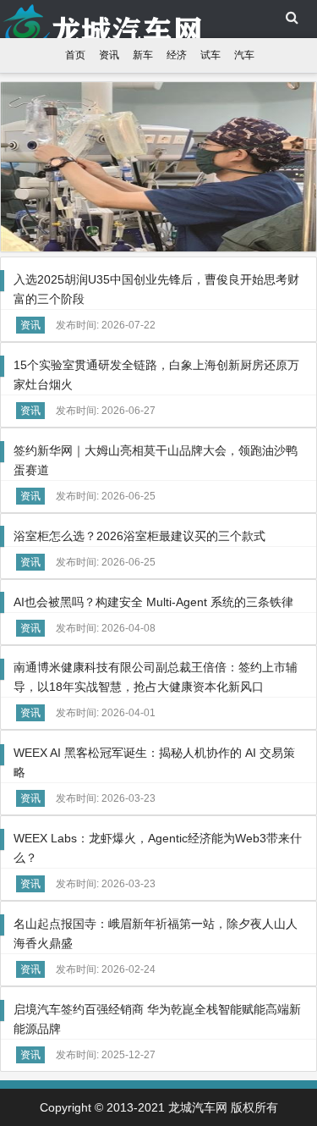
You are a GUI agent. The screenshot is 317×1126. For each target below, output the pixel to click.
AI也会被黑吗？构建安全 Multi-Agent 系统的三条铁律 (153, 602)
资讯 (109, 55)
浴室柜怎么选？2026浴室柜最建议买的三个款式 (139, 536)
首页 (75, 55)
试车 (210, 55)
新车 (143, 55)
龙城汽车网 (84, 21)
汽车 (244, 55)
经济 (177, 55)
